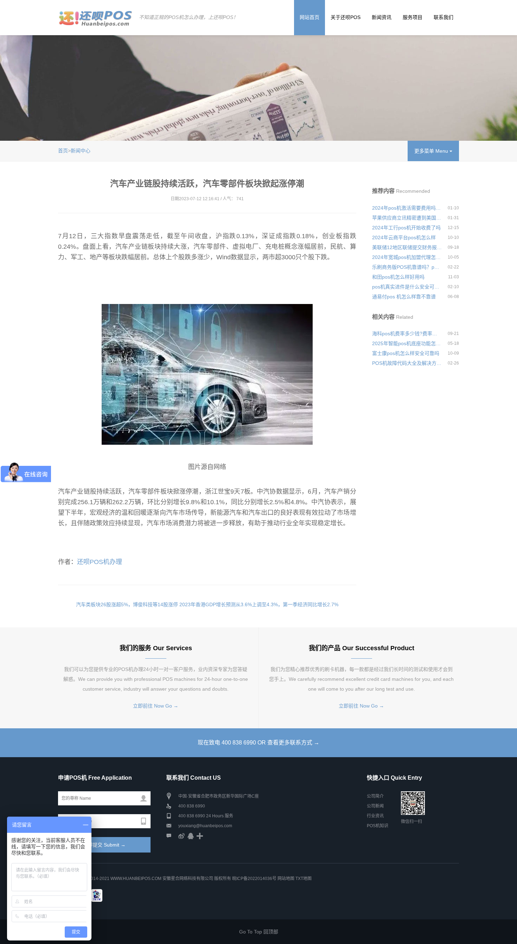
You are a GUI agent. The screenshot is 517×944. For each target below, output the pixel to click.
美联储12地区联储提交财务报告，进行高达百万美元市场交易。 (407, 247)
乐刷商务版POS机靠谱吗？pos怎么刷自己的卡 (407, 267)
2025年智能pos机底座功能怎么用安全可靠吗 (407, 343)
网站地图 (285, 878)
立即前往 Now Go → (155, 706)
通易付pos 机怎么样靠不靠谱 (404, 296)
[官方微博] (181, 835)
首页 (63, 150)
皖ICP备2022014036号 (254, 878)
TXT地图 (303, 878)
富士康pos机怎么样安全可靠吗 (405, 353)
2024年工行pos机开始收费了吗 (406, 227)
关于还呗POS (345, 17)
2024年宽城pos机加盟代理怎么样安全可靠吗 (407, 257)
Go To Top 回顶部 (258, 932)
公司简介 (375, 796)
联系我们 (443, 17)
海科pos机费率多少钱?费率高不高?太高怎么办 (407, 333)
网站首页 (309, 17)
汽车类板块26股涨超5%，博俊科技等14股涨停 (127, 604)
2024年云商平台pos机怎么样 (404, 237)
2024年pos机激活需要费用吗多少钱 (407, 208)
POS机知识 (377, 825)
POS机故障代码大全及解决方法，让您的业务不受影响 (407, 363)
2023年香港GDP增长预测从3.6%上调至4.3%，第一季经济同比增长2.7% (258, 604)
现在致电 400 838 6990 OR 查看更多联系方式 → (258, 743)
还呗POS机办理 (99, 561)
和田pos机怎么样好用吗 (398, 277)
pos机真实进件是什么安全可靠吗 (407, 287)
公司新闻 (375, 806)
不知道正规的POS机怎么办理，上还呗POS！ (188, 17)
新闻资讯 (381, 17)
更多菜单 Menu (431, 151)
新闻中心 (80, 150)
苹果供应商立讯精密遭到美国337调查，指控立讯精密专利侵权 (407, 218)
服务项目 (412, 17)
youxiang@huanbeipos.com (205, 825)
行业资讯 (375, 815)
